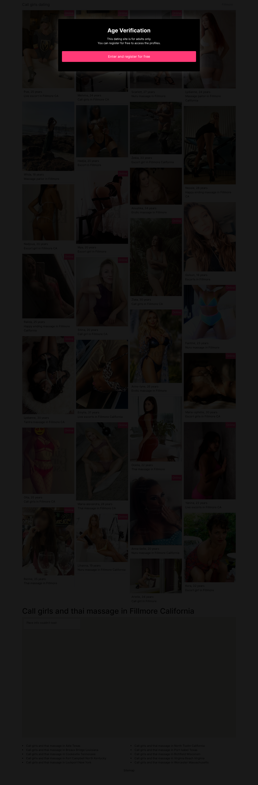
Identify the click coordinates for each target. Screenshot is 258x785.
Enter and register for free (129, 56)
